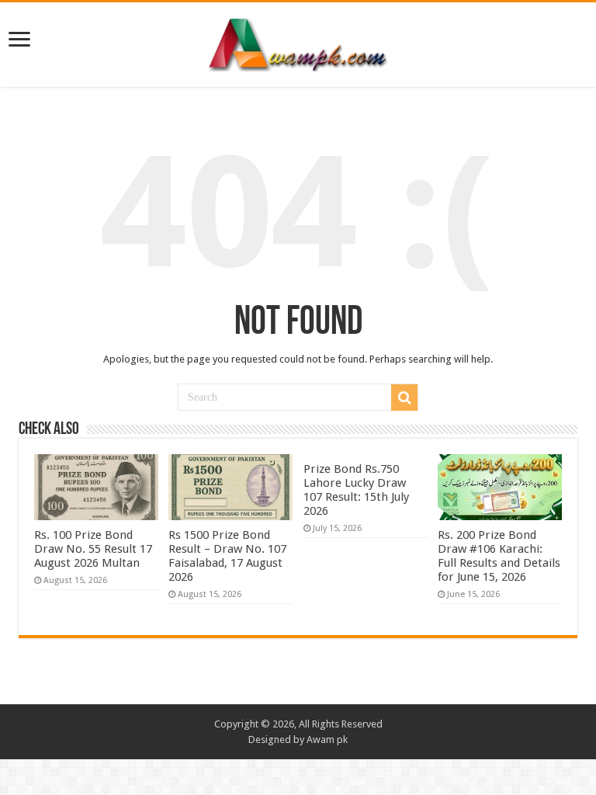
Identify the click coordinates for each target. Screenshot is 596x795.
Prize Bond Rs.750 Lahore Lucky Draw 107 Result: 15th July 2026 (356, 490)
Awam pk (327, 739)
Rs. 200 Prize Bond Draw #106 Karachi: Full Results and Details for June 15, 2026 (499, 556)
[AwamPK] (298, 42)
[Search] (404, 397)
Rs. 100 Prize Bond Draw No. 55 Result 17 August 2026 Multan (93, 549)
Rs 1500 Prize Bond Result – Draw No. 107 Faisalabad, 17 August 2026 (227, 556)
